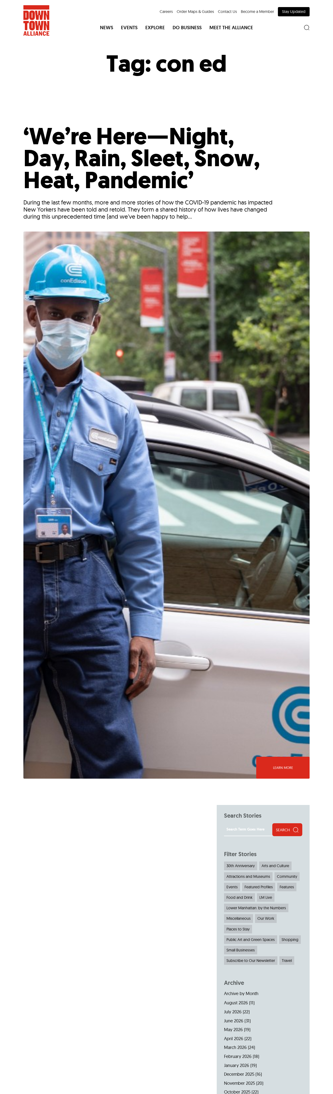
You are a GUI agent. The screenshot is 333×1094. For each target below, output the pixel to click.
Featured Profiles (259, 886)
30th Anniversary (240, 865)
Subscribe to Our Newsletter (250, 960)
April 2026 (233, 1038)
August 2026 (236, 1003)
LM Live (265, 897)
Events (232, 886)
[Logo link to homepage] (36, 20)
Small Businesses (240, 950)
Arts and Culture (275, 865)
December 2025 (239, 1074)
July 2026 (233, 1012)
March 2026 (235, 1047)
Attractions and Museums (248, 876)
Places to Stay (238, 929)
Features (287, 886)
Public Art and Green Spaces (250, 939)
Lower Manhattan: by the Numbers (256, 907)
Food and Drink (239, 897)
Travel (287, 960)
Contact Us (227, 11)
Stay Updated (293, 11)
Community (287, 876)
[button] (106, 27)
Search (283, 829)
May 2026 (233, 1029)
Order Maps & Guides (195, 11)
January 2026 (236, 1065)
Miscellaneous (238, 918)
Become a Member (257, 11)
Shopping (290, 939)
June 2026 (233, 1021)
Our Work (265, 918)
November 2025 (239, 1083)
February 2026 (238, 1056)
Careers (166, 11)
